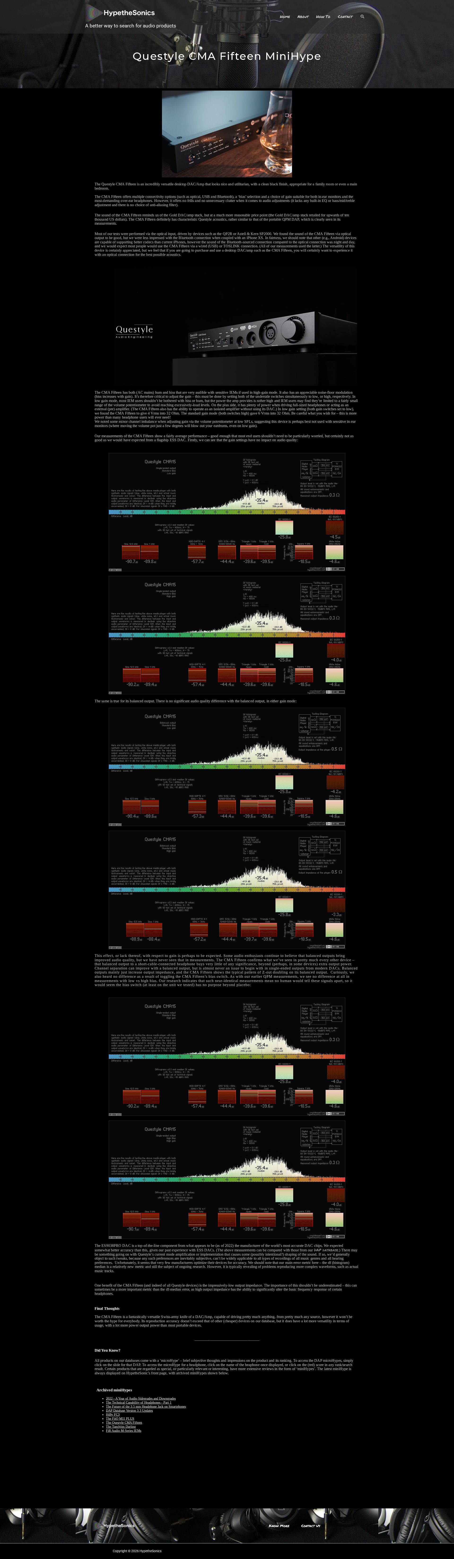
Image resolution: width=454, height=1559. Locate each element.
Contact (345, 16)
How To (323, 16)
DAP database (326, 1250)
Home (285, 16)
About (303, 16)
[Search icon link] (362, 16)
